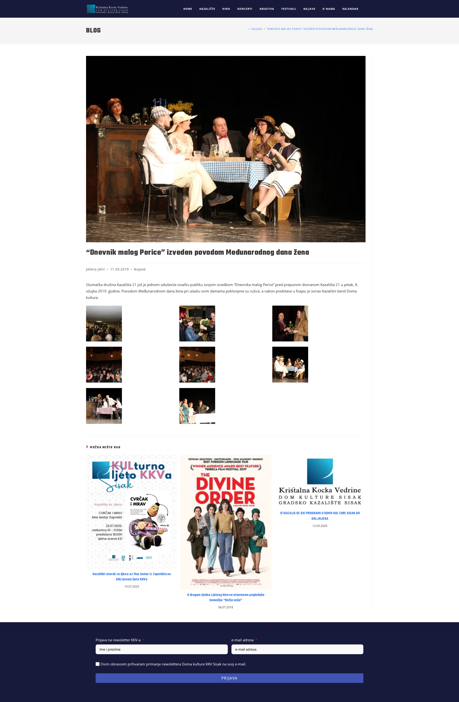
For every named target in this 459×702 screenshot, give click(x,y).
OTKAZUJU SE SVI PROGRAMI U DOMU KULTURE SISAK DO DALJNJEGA (320, 516)
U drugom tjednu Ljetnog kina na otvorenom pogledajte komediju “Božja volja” (225, 598)
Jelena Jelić (95, 269)
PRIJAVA (229, 678)
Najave (140, 269)
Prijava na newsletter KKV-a (118, 639)
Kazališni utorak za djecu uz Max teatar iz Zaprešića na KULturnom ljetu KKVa (132, 577)
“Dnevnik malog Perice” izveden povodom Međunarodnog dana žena (320, 29)
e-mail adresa (242, 639)
